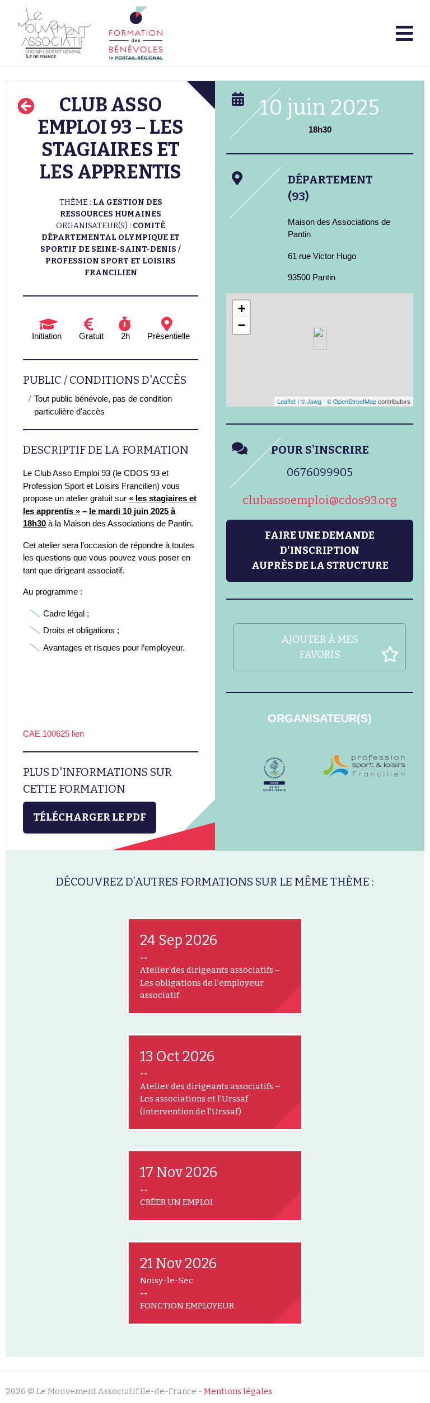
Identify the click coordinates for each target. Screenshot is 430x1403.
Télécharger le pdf (89, 817)
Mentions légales (238, 1391)
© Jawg (311, 401)
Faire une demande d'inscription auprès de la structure (320, 550)
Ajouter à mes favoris (320, 647)
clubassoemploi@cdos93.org (319, 500)
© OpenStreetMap (351, 401)
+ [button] (241, 309)
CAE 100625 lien (53, 733)
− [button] (241, 325)
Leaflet (286, 401)
